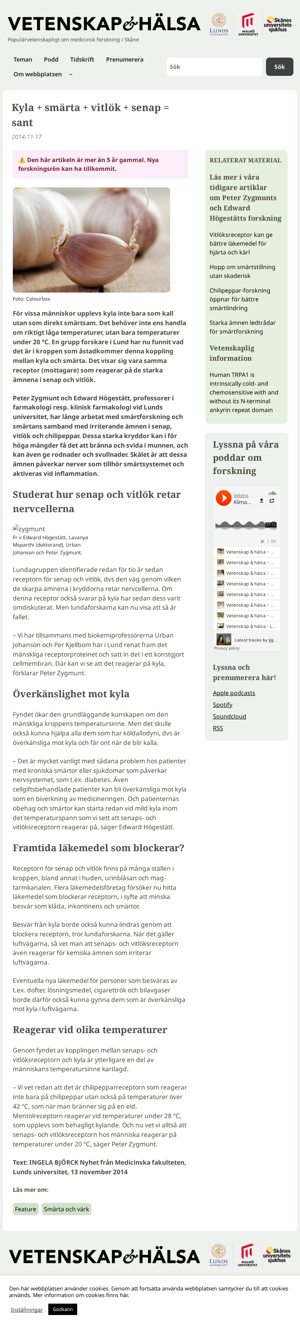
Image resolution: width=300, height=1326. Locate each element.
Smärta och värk (66, 1209)
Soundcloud (229, 716)
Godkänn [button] (63, 1309)
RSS (218, 728)
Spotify (222, 705)
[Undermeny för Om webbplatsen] (71, 74)
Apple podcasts (234, 693)
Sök (279, 67)
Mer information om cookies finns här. (81, 1295)
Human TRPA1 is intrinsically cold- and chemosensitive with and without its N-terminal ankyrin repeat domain (244, 392)
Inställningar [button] (27, 1309)
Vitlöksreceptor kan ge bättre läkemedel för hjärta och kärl (241, 243)
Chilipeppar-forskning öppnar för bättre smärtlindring (240, 299)
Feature (25, 1209)
